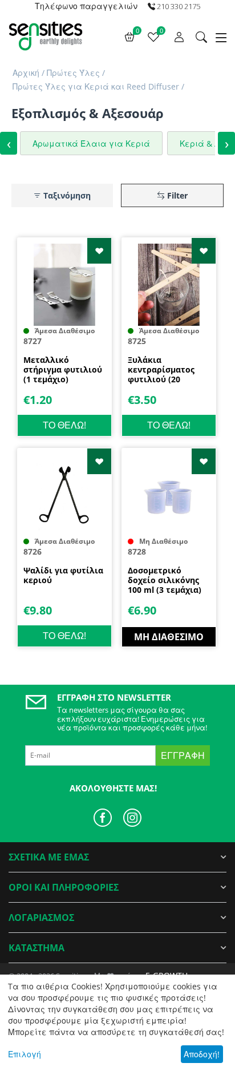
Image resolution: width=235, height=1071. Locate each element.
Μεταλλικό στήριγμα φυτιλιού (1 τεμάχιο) (62, 369)
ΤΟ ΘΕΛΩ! (64, 425)
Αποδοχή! (202, 1054)
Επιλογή (24, 1054)
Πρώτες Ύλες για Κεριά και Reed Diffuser (96, 86)
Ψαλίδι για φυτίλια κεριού (63, 575)
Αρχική (26, 72)
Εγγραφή (183, 755)
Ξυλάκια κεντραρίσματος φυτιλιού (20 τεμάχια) (161, 369)
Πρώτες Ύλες (73, 72)
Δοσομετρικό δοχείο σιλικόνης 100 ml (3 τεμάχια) (164, 580)
